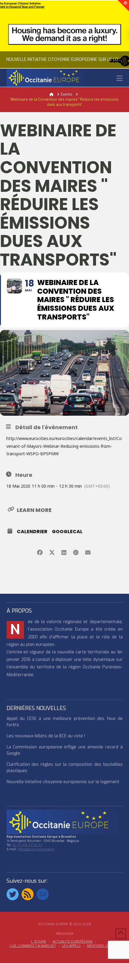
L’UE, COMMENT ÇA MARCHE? (33, 946)
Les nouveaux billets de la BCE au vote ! (46, 736)
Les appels (71, 946)
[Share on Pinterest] (75, 551)
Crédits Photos (65, 933)
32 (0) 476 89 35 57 (27, 845)
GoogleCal (67, 531)
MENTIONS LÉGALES (103, 946)
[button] (119, 78)
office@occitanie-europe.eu (36, 849)
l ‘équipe (38, 942)
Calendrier (32, 531)
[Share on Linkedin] (63, 551)
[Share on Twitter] (51, 551)
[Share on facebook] (39, 551)
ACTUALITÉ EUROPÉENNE (72, 942)
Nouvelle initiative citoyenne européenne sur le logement (63, 782)
